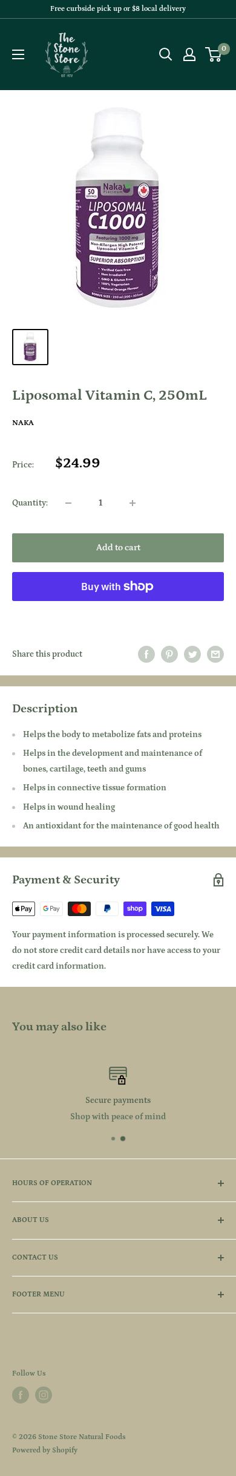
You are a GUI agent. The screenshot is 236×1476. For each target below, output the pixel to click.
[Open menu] (18, 54)
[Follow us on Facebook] (20, 1395)
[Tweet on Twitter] (192, 654)
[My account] (189, 54)
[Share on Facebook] (146, 654)
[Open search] (165, 54)
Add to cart (118, 547)
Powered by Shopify (44, 1450)
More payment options (118, 614)
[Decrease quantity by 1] (68, 503)
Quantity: (30, 503)
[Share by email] (215, 654)
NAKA (23, 423)
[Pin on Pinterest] (169, 654)
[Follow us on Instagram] (43, 1395)
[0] (213, 54)
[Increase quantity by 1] (132, 503)
